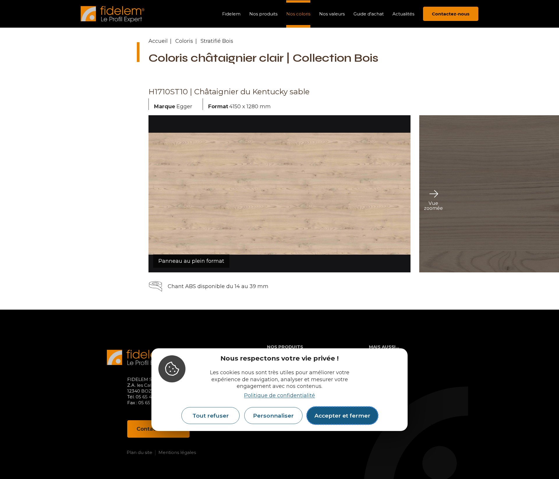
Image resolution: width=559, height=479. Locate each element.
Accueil (158, 41)
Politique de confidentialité (279, 395)
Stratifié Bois (217, 41)
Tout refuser (210, 415)
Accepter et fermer (342, 415)
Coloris (184, 41)
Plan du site (139, 452)
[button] (125, 193)
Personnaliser (273, 415)
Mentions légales (177, 452)
